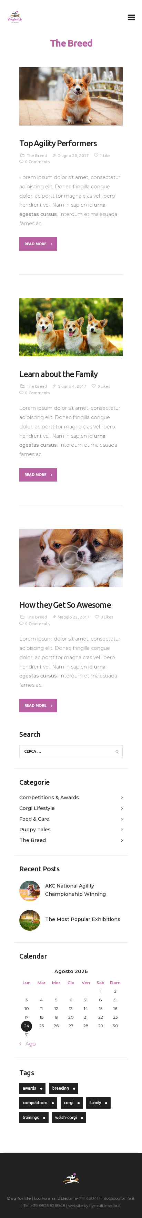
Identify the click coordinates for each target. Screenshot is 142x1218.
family (95, 1102)
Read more (35, 244)
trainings (31, 1117)
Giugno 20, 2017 (73, 155)
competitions (35, 1102)
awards (29, 1088)
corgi (68, 1102)
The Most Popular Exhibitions (82, 919)
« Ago (29, 1044)
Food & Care (34, 819)
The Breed (37, 155)
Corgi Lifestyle (37, 808)
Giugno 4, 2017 (72, 386)
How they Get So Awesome (65, 604)
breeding (60, 1088)
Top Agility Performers (58, 143)
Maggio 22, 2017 (74, 617)
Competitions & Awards (49, 797)
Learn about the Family (58, 373)
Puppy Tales (35, 829)
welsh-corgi (66, 1117)
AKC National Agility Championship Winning (75, 890)
